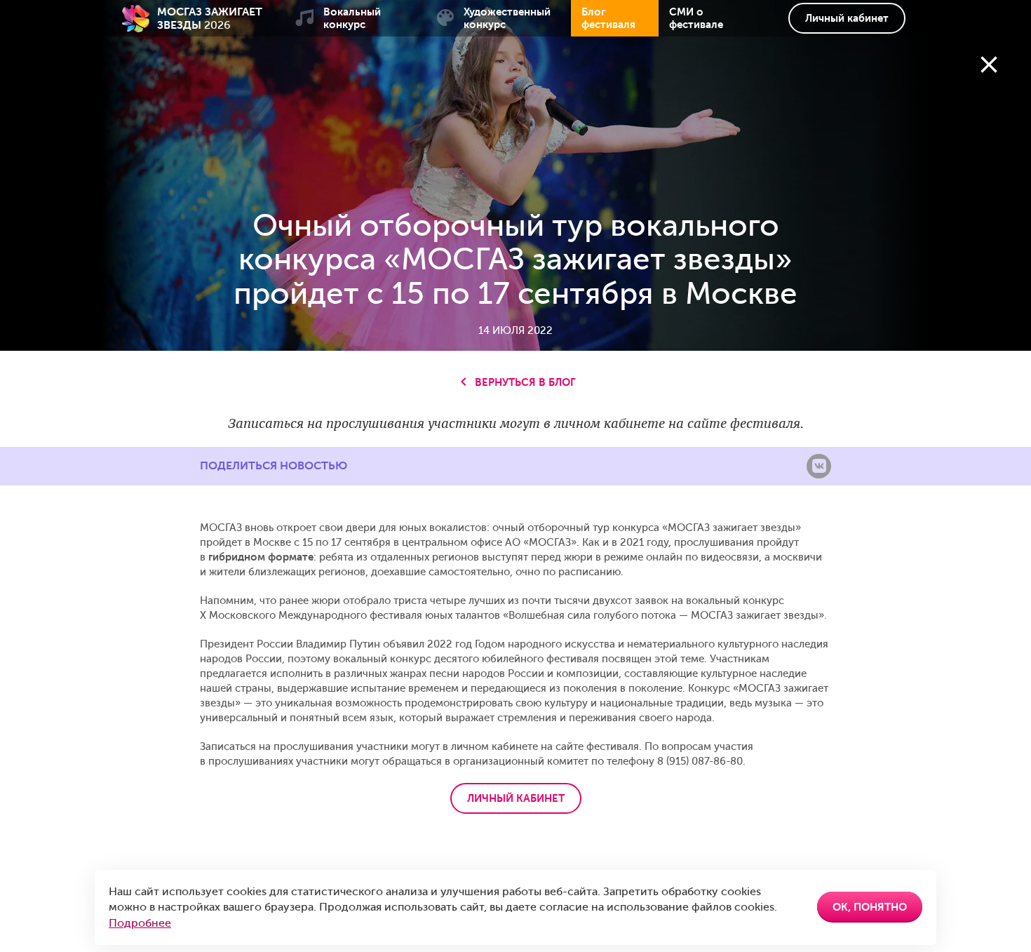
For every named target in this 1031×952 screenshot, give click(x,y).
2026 (209, 18)
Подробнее (140, 923)
